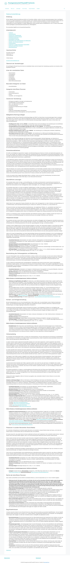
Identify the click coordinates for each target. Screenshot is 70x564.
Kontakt (38, 8)
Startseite (7, 8)
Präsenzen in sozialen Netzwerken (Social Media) (19, 44)
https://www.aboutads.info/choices (19, 404)
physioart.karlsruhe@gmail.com (12, 60)
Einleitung (11, 32)
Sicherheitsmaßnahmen (14, 38)
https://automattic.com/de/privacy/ (46, 295)
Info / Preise (24, 8)
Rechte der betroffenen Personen (16, 45)
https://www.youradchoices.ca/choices (22, 403)
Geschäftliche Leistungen (14, 39)
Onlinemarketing (12, 43)
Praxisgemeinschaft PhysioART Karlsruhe (21, 3)
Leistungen (18, 8)
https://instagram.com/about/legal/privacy (39, 472)
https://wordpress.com (23, 295)
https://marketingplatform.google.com (44, 419)
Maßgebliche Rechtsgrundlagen (15, 36)
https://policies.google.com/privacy (16, 420)
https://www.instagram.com (14, 472)
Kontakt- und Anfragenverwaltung (16, 41)
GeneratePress (46, 562)
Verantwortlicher (12, 34)
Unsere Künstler (32, 8)
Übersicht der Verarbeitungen (15, 35)
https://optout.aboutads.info (25, 406)
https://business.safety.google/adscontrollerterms (22, 424)
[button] (64, 8)
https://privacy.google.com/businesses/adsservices (19, 422)
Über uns (12, 8)
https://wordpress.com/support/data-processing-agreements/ (47, 296)
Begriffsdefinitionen (13, 47)
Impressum (8, 550)
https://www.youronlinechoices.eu (20, 402)
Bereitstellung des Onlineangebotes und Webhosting (20, 40)
